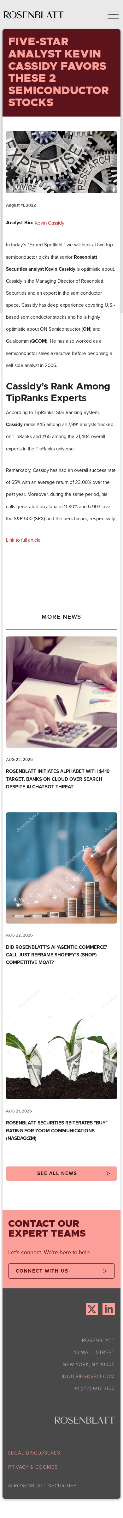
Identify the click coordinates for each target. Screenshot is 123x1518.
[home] (33, 15)
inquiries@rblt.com (88, 1376)
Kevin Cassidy (50, 223)
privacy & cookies (33, 1467)
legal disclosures (34, 1452)
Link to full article (23, 540)
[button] (108, 14)
